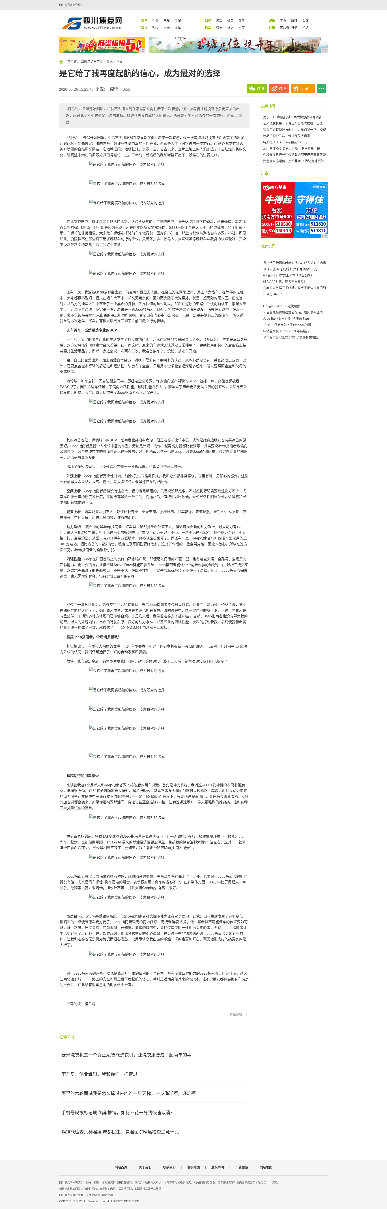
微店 (230, 28)
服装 (294, 20)
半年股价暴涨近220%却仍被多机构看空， (292, 337)
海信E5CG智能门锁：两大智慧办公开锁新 (292, 117)
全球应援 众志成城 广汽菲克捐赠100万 (290, 269)
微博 (282, 88)
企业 (155, 20)
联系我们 (169, 1167)
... (321, 88)
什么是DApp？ (273, 294)
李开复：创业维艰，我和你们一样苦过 (99, 1074)
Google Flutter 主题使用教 (281, 306)
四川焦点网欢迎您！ (71, 4)
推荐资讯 (268, 246)
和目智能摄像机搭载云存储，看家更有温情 (293, 312)
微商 (219, 28)
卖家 (242, 28)
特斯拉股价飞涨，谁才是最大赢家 (286, 136)
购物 (155, 28)
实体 (178, 28)
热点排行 (268, 106)
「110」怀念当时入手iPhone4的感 (287, 325)
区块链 (284, 28)
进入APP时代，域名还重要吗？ (285, 281)
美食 (283, 20)
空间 (304, 88)
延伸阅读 (67, 1037)
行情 (294, 28)
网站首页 (121, 1167)
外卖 (242, 20)
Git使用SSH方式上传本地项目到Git (287, 275)
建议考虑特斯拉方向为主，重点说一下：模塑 (294, 129)
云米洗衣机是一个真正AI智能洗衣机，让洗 (292, 123)
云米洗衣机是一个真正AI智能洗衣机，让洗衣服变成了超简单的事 (126, 1055)
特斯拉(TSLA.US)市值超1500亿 (285, 142)
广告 (264, 173)
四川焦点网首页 (92, 61)
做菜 (230, 20)
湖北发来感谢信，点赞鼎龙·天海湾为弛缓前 (293, 161)
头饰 (305, 20)
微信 (260, 88)
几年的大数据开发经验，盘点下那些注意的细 (294, 288)
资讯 (305, 28)
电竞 (166, 20)
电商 (166, 28)
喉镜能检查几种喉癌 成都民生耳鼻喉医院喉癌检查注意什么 (120, 1132)
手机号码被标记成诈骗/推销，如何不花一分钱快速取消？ (118, 1112)
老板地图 (193, 1167)
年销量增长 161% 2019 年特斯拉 (286, 331)
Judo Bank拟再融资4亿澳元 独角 (286, 318)
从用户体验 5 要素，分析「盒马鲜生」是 (291, 148)
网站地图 (266, 1167)
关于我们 (145, 1167)
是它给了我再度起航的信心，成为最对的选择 (294, 263)
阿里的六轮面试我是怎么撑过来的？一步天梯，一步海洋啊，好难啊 (128, 1093)
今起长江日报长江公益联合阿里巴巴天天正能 (294, 154)
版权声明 (217, 1167)
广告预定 (242, 1167)
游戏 (219, 20)
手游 (178, 20)
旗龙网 (89, 1004)
